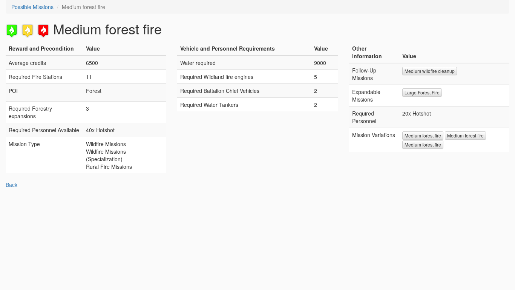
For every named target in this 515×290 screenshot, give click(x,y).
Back (11, 184)
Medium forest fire (423, 135)
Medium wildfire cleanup (430, 71)
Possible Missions (32, 7)
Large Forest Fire (422, 92)
